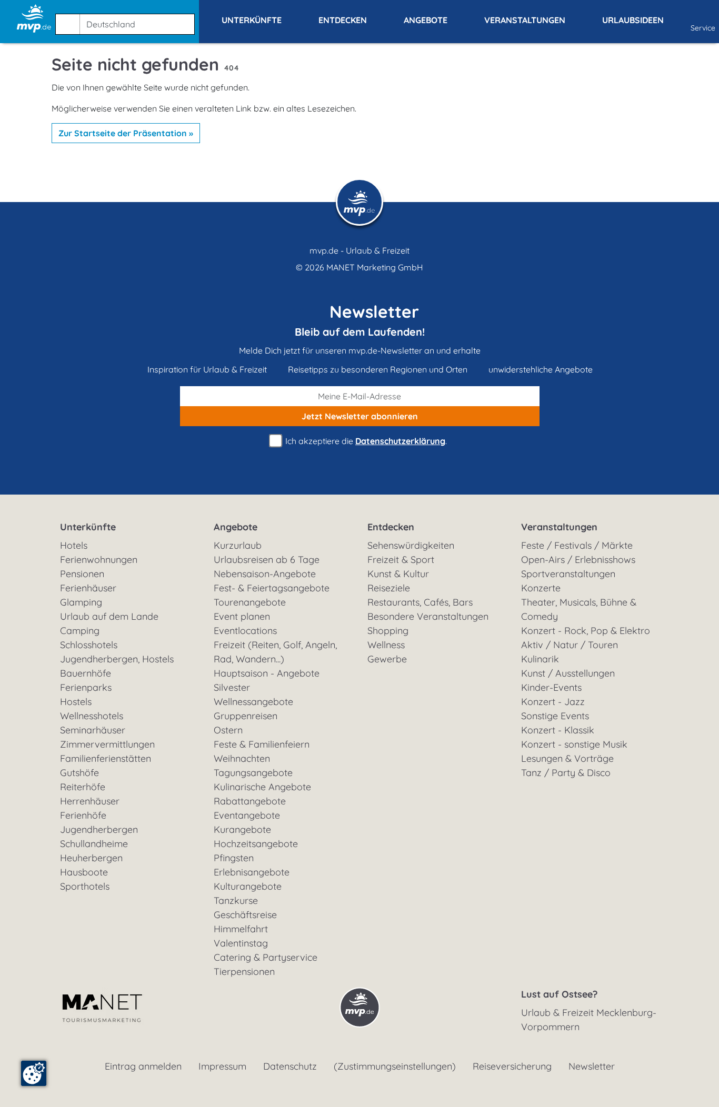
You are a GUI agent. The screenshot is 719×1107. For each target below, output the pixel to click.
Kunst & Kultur (398, 574)
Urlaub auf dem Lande (109, 616)
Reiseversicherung (512, 1066)
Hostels (76, 702)
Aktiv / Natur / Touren (569, 645)
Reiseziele (388, 588)
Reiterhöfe (82, 787)
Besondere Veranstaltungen (427, 616)
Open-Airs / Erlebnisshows (578, 560)
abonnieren (360, 416)
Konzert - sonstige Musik (574, 744)
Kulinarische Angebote (262, 787)
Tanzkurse (236, 900)
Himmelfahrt (241, 929)
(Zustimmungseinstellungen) (395, 1066)
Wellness (386, 645)
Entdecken (390, 527)
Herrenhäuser (89, 801)
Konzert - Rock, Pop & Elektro (585, 631)
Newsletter (591, 1066)
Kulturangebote (248, 886)
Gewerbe (387, 659)
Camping (79, 631)
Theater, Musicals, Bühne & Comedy (578, 609)
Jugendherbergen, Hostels (117, 659)
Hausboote (84, 872)
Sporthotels (84, 886)
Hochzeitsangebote (256, 844)
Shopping (387, 631)
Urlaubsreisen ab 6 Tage (266, 560)
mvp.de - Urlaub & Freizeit (359, 250)
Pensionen (82, 574)
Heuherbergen (91, 858)
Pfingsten (234, 858)
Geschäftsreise (245, 915)
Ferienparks (86, 687)
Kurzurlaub (238, 545)
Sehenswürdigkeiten (410, 545)
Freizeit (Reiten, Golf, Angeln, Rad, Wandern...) (275, 652)
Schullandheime (94, 844)
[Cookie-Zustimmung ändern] (33, 1073)
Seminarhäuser (92, 730)
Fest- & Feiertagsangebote (271, 588)
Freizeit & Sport (400, 560)
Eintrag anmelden (143, 1066)
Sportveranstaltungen (568, 574)
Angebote (235, 527)
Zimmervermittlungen (107, 744)
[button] (127, 19)
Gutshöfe (79, 773)
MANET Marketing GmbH (374, 267)
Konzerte (541, 588)
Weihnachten (242, 758)
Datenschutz (290, 1066)
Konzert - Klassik (557, 730)
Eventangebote (247, 815)
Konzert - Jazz (553, 702)
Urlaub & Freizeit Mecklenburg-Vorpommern (588, 1020)
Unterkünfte (88, 527)
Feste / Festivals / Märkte (577, 545)
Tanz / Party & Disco (566, 773)
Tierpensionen (244, 971)
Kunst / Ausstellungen (568, 673)
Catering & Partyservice (265, 957)
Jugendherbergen (99, 829)
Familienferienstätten (105, 758)
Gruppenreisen (245, 716)
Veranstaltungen (559, 527)
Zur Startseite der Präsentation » (125, 133)
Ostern (228, 730)
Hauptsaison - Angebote (266, 673)
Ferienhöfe (83, 815)
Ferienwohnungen (98, 560)
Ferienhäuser (88, 588)
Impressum (222, 1066)
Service (703, 28)
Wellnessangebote (253, 702)
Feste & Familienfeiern (261, 744)
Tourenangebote (250, 602)
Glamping (81, 602)
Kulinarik (540, 659)
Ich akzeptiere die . (365, 441)
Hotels (73, 545)
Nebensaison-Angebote (265, 574)
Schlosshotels (88, 645)
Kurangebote (242, 829)
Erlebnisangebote (251, 872)
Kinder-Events (551, 687)
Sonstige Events (555, 716)
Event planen (242, 616)
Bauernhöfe (85, 673)
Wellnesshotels (91, 716)
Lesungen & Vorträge (567, 758)
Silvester (232, 687)
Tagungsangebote (253, 773)
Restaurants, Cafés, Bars (420, 602)
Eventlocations (245, 631)
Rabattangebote (250, 801)
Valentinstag (241, 943)
